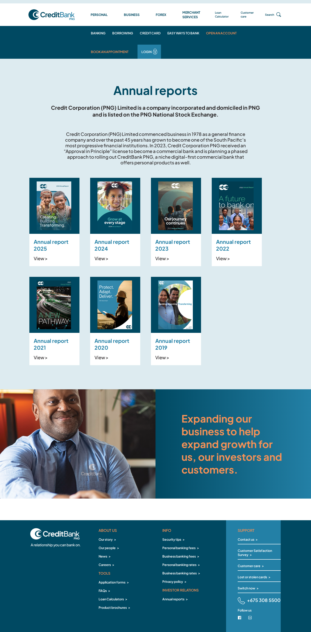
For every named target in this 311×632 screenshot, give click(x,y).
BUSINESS (132, 15)
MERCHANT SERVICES (191, 14)
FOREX (161, 15)
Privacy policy (172, 581)
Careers (105, 565)
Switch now (246, 588)
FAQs (103, 591)
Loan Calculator (222, 14)
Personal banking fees (179, 548)
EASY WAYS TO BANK (183, 33)
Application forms (112, 582)
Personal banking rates (179, 565)
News (103, 556)
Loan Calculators (111, 599)
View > (41, 258)
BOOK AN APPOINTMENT (109, 52)
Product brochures (113, 607)
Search (269, 14)
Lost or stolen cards (252, 577)
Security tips (171, 539)
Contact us (246, 539)
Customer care (247, 14)
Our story (106, 539)
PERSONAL (99, 15)
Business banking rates (179, 573)
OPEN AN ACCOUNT (221, 33)
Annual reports (173, 599)
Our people (107, 548)
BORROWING (122, 33)
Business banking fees (179, 556)
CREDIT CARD (150, 33)
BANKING (98, 33)
